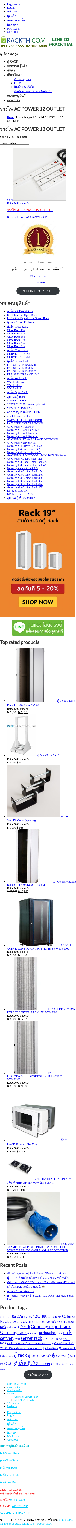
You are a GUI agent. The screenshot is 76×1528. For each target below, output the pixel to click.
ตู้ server (59, 1355)
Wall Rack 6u (14, 385)
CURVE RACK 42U (19, 357)
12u (7, 1317)
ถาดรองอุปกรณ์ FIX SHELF (24, 412)
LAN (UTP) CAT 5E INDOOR (25, 423)
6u (1, 1317)
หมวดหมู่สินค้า (17, 96)
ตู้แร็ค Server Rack (18, 361)
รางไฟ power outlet (18, 416)
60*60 (51, 1317)
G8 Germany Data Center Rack (24, 458)
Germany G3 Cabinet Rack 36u (25, 477)
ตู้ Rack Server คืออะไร (20, 1291)
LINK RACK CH (17, 490)
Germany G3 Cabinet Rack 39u (25, 480)
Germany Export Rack (26, 1396)
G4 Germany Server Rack (21, 442)
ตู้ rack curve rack (39, 1355)
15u (13, 1316)
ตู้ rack (20, 1355)
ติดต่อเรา (12, 24)
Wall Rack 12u (15, 382)
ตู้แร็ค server (38, 1363)
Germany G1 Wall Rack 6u (22, 433)
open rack (32, 1333)
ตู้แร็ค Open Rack (17, 392)
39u (30, 1316)
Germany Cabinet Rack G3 (22, 468)
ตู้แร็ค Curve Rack (17, 350)
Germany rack (13, 1332)
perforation (47, 1333)
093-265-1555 (38, 276)
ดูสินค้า (11, 15)
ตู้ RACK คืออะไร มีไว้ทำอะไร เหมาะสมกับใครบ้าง (38, 1277)
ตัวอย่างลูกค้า (22, 79)
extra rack (13, 1327)
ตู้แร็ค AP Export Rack (20, 311)
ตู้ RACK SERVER (16, 1383)
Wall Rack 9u (14, 388)
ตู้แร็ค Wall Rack (17, 378)
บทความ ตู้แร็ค (17, 66)
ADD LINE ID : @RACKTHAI (15, 1512)
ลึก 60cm (56, 1364)
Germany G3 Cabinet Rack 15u (25, 471)
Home (10, 117)
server (16, 1338)
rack (59, 1333)
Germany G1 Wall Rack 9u (22, 436)
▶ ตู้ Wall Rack (8, 1467)
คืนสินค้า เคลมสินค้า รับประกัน (33, 91)
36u (25, 1316)
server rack (31, 1338)
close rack (18, 1321)
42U (36, 1316)
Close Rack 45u (16, 343)
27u (20, 1316)
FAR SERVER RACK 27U (23, 367)
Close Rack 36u (16, 336)
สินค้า (11, 70)
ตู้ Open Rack (6, 1356)
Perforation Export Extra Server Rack (28, 318)
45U (44, 1316)
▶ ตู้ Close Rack (9, 1460)
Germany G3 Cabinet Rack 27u (25, 474)
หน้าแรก (12, 11)
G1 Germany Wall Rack (20, 426)
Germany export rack (51, 1326)
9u (4, 1317)
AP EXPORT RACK (25, 1399)
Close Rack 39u (16, 339)
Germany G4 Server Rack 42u (24, 449)
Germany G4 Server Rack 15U (24, 445)
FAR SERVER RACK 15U (23, 364)
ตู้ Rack (10, 1393)
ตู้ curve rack (67, 1348)
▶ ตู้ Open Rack (9, 1482)
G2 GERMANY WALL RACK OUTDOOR (32, 439)
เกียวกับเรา (14, 75)
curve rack (35, 1321)
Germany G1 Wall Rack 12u (23, 429)
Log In (11, 7)
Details (43, 216)
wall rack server (16, 1343)
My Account (14, 28)
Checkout (12, 31)
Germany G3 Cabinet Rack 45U (25, 487)
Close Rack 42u (16, 346)
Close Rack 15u (16, 330)
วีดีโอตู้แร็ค (13, 1402)
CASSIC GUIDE (17, 400)
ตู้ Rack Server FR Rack (20, 322)
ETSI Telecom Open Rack (22, 315)
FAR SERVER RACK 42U (23, 371)
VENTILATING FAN (20, 408)
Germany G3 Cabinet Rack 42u (25, 484)
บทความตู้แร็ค (16, 20)
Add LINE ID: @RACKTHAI (38, 290)
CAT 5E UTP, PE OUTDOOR (24, 420)
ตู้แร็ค (20, 1363)
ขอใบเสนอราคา (38, 1374)
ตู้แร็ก (9, 1364)
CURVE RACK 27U (19, 353)
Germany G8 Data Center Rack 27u (27, 461)
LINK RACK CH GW (20, 493)
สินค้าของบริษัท (24, 86)
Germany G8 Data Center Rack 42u (27, 465)
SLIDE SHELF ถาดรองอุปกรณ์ (26, 404)
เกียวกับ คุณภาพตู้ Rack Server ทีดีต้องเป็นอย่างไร (37, 1273)
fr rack (25, 1327)
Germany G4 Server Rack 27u (24, 452)
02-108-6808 (38, 282)
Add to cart (32, 216)
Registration (14, 4)
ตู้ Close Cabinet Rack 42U (29, 1348)
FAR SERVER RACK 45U (23, 374)
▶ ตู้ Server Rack (9, 1453)
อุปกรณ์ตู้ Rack (16, 396)
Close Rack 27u (16, 333)
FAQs (17, 82)
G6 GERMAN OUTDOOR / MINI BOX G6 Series (36, 455)
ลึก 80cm (65, 1364)
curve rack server (53, 1321)
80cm (57, 1316)
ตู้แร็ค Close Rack (17, 326)
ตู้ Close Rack (50, 1348)
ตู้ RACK (12, 61)
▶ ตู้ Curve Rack (9, 1474)
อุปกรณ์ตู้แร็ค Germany (21, 497)
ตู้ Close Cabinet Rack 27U (38, 1343)
